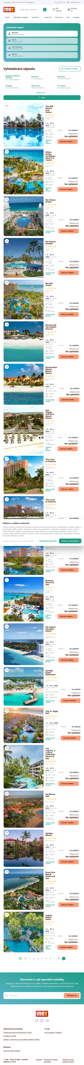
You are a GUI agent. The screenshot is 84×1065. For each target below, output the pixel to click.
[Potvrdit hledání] (45, 9)
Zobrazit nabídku (66, 141)
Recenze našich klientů (12, 1051)
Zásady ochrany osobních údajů (68, 1060)
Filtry (43, 98)
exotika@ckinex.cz (74, 2)
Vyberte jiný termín (48, 141)
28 (59, 958)
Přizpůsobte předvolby (47, 541)
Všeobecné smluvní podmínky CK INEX (18, 1032)
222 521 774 (61, 2)
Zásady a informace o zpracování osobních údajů (21, 1039)
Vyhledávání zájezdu (20, 17)
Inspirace (48, 17)
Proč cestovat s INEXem (53, 1032)
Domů (7, 17)
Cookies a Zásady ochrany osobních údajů (18, 541)
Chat (68, 17)
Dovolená (35, 17)
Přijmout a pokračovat (70, 541)
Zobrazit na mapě (71, 69)
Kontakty (76, 17)
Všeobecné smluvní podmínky (51, 1060)
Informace (59, 17)
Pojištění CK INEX (10, 1036)
